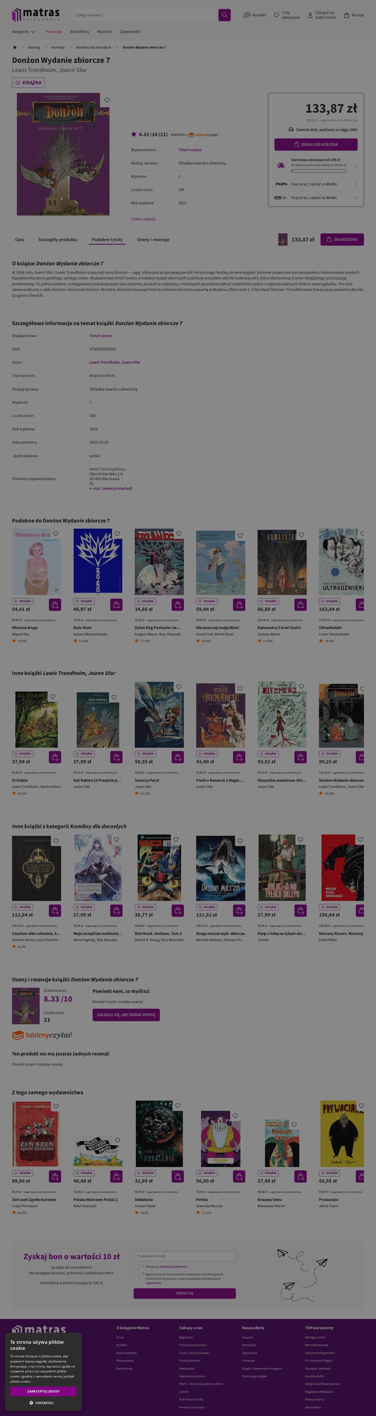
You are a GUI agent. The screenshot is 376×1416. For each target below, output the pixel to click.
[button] (43, 1403)
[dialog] (43, 1372)
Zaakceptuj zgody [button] (43, 1391)
